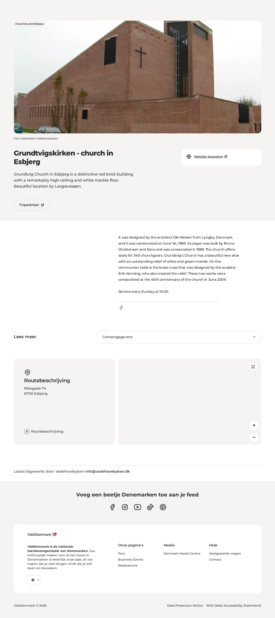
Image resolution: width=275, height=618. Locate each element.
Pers (121, 553)
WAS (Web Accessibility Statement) (233, 605)
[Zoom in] (254, 425)
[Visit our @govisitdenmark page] (150, 507)
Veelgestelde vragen (225, 553)
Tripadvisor (29, 205)
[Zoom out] (254, 437)
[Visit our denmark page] (112, 507)
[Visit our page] (125, 507)
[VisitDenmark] (42, 534)
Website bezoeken (208, 157)
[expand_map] (253, 366)
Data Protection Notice (185, 605)
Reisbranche (128, 565)
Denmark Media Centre (182, 553)
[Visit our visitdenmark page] (137, 507)
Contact (215, 559)
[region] (189, 402)
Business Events (130, 559)
